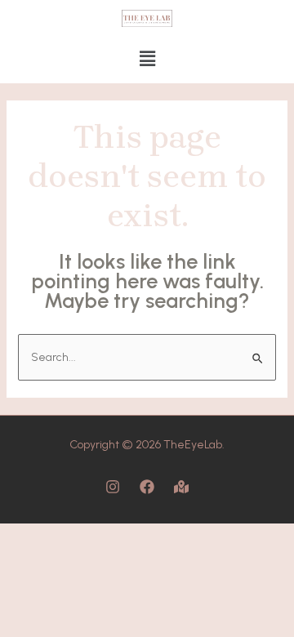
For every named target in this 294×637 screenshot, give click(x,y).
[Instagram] (112, 486)
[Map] (181, 486)
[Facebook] (147, 486)
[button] (147, 59)
